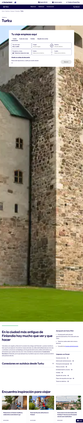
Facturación (50, 6)
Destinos (8, 11)
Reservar (33, 6)
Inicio (3, 11)
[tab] (14, 38)
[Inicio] (7, 2)
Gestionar (41, 6)
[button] (51, 45)
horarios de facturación (71, 346)
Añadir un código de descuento (20, 57)
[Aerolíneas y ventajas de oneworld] (15, 2)
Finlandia (17, 11)
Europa (12, 11)
